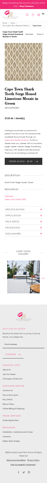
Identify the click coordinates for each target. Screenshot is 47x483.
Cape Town (37, 26)
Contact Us (8, 390)
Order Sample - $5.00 (21, 161)
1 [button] (19, 295)
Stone (13, 23)
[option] (23, 277)
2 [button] (23, 295)
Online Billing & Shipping (13, 408)
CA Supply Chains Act (12, 379)
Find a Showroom (10, 395)
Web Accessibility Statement (23, 464)
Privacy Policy (33, 460)
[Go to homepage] (10, 14)
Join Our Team (9, 374)
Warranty (7, 436)
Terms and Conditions (16, 460)
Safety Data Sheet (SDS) (15, 199)
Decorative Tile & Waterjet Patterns (16, 26)
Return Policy (8, 404)
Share (39, 34)
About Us (7, 369)
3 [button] (27, 295)
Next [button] (42, 277)
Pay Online (7, 399)
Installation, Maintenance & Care (18, 432)
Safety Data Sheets (11, 441)
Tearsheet (29, 34)
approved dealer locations (17, 140)
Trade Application (11, 420)
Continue (10, 354)
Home (5, 23)
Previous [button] (4, 277)
